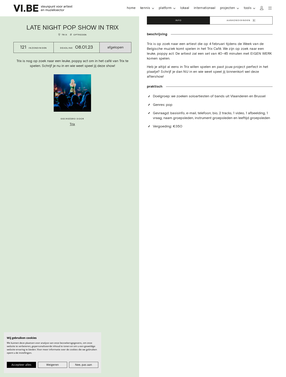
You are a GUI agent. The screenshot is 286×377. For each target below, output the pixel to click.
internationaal (204, 8)
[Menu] (270, 8)
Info (178, 20)
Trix (64, 34)
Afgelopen (115, 47)
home (131, 8)
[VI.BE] (42, 8)
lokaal (184, 8)
